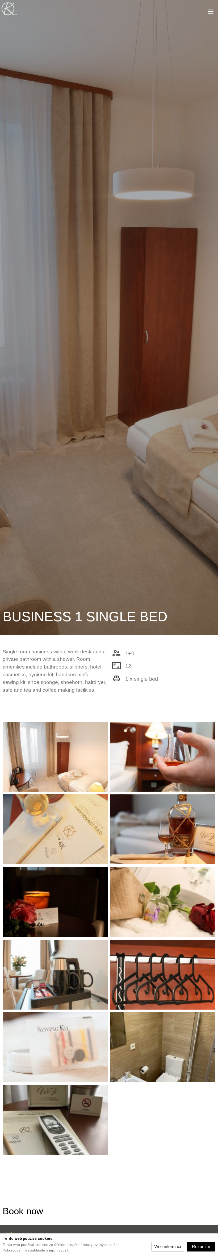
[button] (167, 1247)
